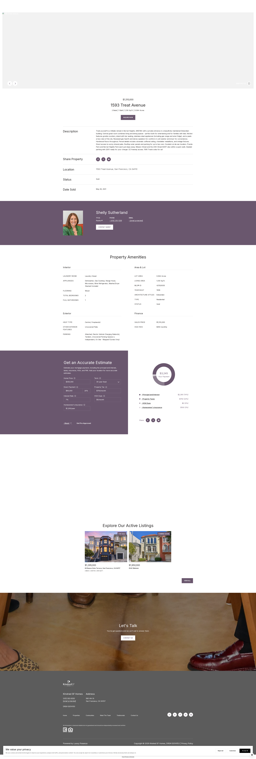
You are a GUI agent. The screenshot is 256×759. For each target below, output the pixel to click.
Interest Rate (68, 396)
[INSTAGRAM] (180, 715)
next (15, 83)
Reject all (220, 750)
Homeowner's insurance (73, 405)
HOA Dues (98, 396)
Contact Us (134, 715)
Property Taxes (149, 399)
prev (9, 83)
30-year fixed (101, 382)
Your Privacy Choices (128, 756)
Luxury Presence (80, 743)
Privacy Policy (187, 743)
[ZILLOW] (191, 715)
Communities (90, 715)
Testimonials (121, 715)
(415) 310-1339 (116, 221)
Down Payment (69, 387)
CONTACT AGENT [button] (104, 227)
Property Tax (99, 387)
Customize (232, 750)
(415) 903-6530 (69, 698)
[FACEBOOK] (175, 715)
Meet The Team (105, 715)
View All (187, 580)
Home (65, 715)
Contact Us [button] (128, 638)
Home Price (68, 378)
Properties (76, 715)
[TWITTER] (169, 715)
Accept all (245, 750)
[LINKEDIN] (186, 715)
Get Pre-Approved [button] (84, 423)
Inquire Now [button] (128, 117)
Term (96, 378)
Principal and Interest (151, 395)
